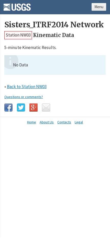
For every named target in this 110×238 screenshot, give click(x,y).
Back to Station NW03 (27, 86)
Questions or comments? (23, 96)
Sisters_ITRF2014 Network (54, 24)
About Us (47, 122)
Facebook (8, 107)
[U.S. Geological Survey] (17, 5)
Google (33, 107)
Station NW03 (18, 35)
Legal (79, 122)
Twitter (21, 107)
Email (46, 107)
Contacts (64, 122)
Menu (98, 6)
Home (31, 122)
